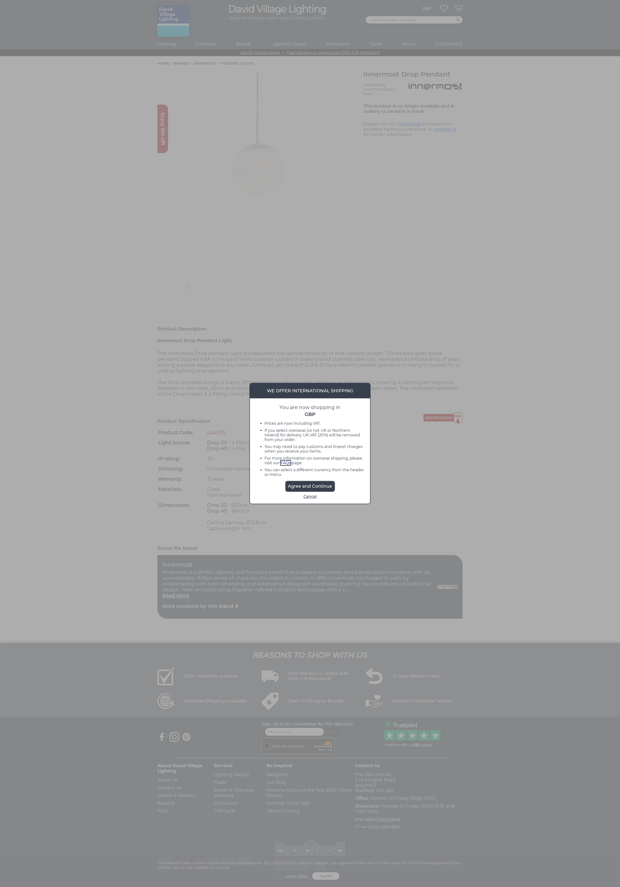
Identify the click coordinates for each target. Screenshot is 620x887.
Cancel (310, 496)
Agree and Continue (310, 486)
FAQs (286, 463)
